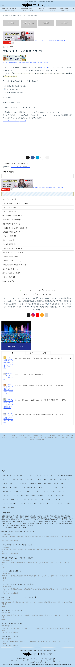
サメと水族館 (22, 483)
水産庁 (16, 516)
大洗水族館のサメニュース (15, 520)
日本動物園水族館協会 (51, 520)
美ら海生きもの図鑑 (61, 518)
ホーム (5, 435)
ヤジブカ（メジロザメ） (10, 503)
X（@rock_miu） (44, 661)
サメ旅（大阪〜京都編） (10, 487)
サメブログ (64, 23)
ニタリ (53, 491)
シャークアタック (51, 487)
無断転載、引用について (40, 435)
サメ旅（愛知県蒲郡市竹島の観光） (32, 487)
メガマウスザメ (45, 499)
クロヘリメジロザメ (9, 483)
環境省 (68, 516)
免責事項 (60, 435)
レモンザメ (50, 503)
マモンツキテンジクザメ (30, 499)
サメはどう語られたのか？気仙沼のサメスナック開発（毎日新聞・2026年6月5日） (41, 400)
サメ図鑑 (42, 9)
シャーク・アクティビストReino (48, 659)
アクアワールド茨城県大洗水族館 (61, 475)
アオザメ (31, 475)
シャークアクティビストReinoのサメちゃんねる (50, 40)
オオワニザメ (42, 479)
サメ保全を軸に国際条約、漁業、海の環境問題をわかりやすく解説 (37, 650)
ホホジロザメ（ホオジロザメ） (56, 495)
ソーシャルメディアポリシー (29, 437)
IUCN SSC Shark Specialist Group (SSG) (45, 521)
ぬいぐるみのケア (19, 475)
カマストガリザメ (65, 479)
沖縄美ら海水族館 (8, 507)
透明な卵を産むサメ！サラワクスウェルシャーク (17, 532)
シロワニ (63, 487)
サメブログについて (25, 435)
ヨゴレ (23, 503)
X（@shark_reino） (57, 661)
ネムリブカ (6, 495)
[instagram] (33, 315)
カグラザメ (53, 479)
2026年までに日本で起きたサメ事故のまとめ (29, 374)
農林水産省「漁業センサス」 (20, 518)
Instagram (34, 661)
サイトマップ (64, 437)
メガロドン (56, 499)
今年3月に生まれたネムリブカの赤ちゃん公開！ (17, 545)
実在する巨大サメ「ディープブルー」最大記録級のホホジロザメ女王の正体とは (40, 414)
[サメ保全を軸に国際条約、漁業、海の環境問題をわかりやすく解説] (37, 5)
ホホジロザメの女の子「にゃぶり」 (32, 495)
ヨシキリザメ (32, 503)
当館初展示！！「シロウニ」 (11, 636)
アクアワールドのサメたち (33, 520)
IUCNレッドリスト (24, 521)
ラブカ (42, 503)
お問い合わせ (40, 439)
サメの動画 (47, 483)
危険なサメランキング (9, 9)
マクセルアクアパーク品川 (11, 499)
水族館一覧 (52, 9)
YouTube (26, 661)
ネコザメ (61, 491)
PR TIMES (44, 67)
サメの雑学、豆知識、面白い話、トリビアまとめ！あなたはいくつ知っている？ (40, 385)
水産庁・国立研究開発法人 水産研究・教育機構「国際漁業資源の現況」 (42, 516)
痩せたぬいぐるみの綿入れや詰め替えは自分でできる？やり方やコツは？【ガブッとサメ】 (43, 358)
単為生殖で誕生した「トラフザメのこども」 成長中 (18, 597)
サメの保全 (64, 9)
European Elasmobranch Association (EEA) (43, 523)
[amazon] (42, 315)
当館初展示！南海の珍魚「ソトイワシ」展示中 (17, 558)
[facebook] (33, 157)
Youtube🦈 (46, 23)
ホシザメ (15, 495)
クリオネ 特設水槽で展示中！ (11, 571)
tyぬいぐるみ (7, 475)
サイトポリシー (13, 437)
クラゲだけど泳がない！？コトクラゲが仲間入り (17, 584)
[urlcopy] (47, 157)
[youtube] (37, 315)
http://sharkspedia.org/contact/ (14, 121)
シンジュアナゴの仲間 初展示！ (12, 623)
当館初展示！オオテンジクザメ (11, 610)
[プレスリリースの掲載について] (37, 157)
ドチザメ (45, 491)
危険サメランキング (28, 23)
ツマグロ (27, 491)
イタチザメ (6, 479)
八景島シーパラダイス (64, 503)
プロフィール (13, 435)
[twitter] (28, 157)
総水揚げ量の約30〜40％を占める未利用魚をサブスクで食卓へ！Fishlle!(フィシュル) (30, 62)
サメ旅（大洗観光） (60, 483)
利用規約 (52, 435)
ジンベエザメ (7, 491)
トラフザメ (36, 491)
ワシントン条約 (66, 521)
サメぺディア (31, 659)
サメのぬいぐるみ (35, 483)
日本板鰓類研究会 (6, 516)
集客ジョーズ (42, 662)
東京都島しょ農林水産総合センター (42, 518)
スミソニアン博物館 (20, 523)
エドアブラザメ (17, 479)
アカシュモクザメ (42, 475)
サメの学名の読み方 (28, 9)
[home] (46, 315)
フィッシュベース (6, 523)
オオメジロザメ (30, 479)
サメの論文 (31, 525)
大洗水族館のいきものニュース (16, 527)
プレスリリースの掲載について (49, 437)
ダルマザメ (17, 491)
